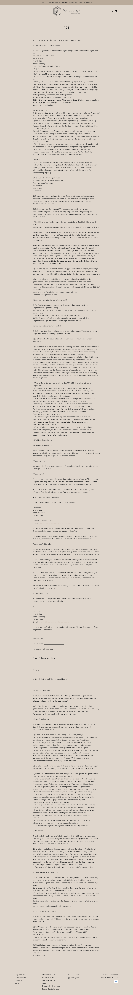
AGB (17, 984)
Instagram (74, 978)
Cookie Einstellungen (50, 989)
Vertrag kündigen (49, 980)
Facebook (74, 975)
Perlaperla (114, 975)
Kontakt (18, 981)
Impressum (20, 975)
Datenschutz (20, 978)
